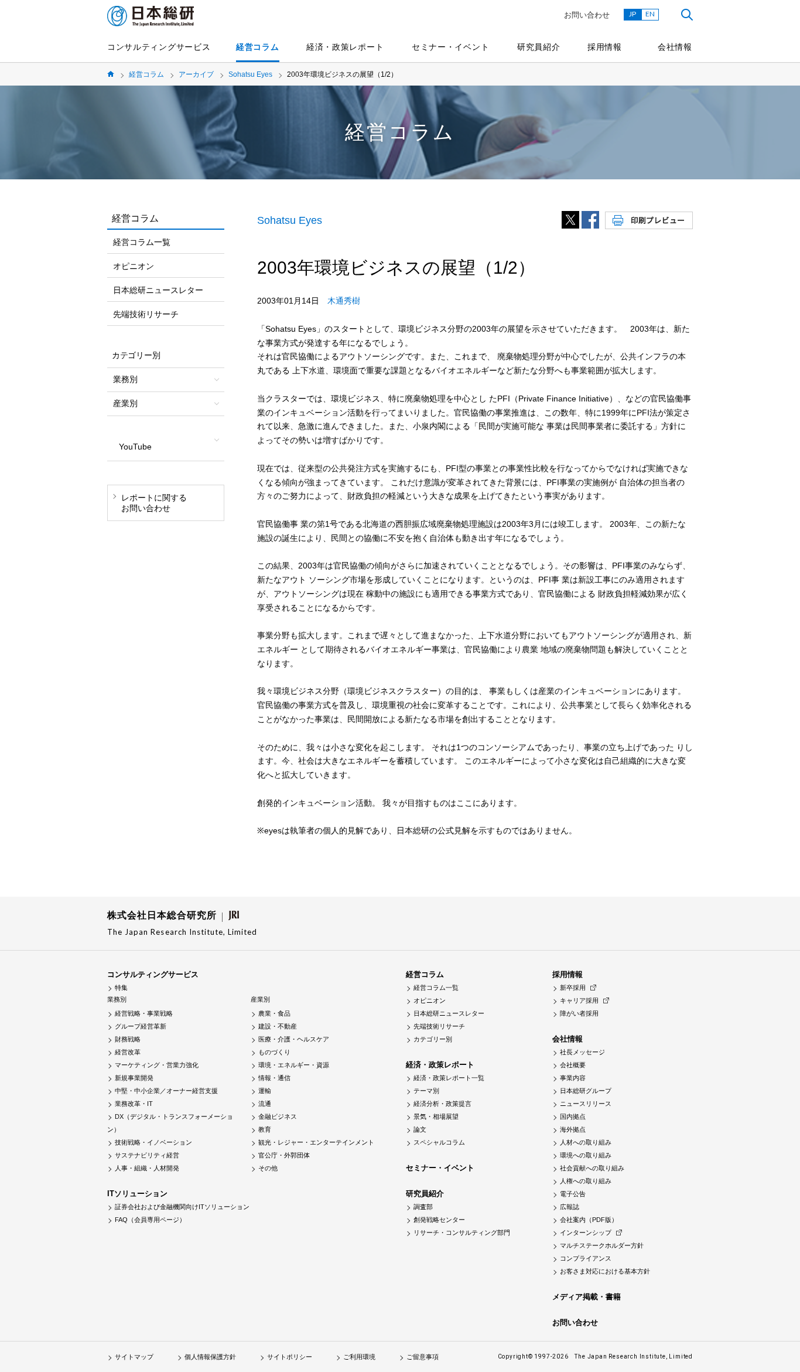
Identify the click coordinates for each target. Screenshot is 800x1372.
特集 (121, 987)
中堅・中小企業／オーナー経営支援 (166, 1090)
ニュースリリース (585, 1103)
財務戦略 (128, 1039)
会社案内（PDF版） (589, 1219)
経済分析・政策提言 (442, 1103)
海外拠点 (573, 1129)
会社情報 (675, 47)
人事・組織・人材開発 (147, 1168)
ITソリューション (137, 1193)
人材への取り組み (585, 1142)
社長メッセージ (582, 1052)
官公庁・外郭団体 (284, 1155)
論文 (419, 1129)
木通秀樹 (343, 300)
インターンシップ (585, 1232)
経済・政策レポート (345, 47)
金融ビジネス (277, 1116)
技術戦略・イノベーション (153, 1142)
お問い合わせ (587, 15)
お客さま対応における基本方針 (605, 1271)
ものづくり (274, 1052)
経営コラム (257, 47)
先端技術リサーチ (146, 314)
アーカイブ (196, 74)
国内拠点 (573, 1116)
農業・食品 (274, 1013)
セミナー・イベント (450, 47)
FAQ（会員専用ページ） (150, 1219)
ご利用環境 (359, 1356)
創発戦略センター (439, 1219)
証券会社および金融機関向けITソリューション (182, 1206)
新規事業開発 (134, 1077)
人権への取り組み (585, 1180)
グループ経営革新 (140, 1026)
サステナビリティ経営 (147, 1155)
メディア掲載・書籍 (586, 1296)
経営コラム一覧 (141, 242)
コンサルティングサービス (158, 47)
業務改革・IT (134, 1103)
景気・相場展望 (436, 1116)
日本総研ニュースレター (158, 290)
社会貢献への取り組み (592, 1168)
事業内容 (573, 1077)
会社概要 (573, 1064)
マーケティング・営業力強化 (157, 1064)
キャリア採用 (579, 1000)
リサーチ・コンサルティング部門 (461, 1232)
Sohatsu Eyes (250, 74)
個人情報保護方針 (210, 1356)
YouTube (135, 446)
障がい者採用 (579, 1013)
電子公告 (573, 1193)
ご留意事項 (422, 1356)
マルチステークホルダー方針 (602, 1245)
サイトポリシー (289, 1356)
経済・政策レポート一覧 (448, 1077)
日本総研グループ (585, 1090)
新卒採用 (573, 987)
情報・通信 (274, 1077)
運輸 (264, 1090)
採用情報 (604, 47)
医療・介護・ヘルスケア (293, 1039)
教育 (264, 1129)
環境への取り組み (585, 1155)
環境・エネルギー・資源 (293, 1064)
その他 (268, 1168)
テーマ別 (426, 1090)
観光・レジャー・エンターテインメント (316, 1142)
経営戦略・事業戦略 (144, 1013)
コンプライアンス (585, 1258)
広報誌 (569, 1206)
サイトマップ (134, 1356)
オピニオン (133, 266)
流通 (264, 1103)
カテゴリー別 (432, 1039)
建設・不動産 (277, 1026)
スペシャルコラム (439, 1142)
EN (650, 13)
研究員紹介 (538, 47)
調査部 (423, 1206)
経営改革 (128, 1052)
